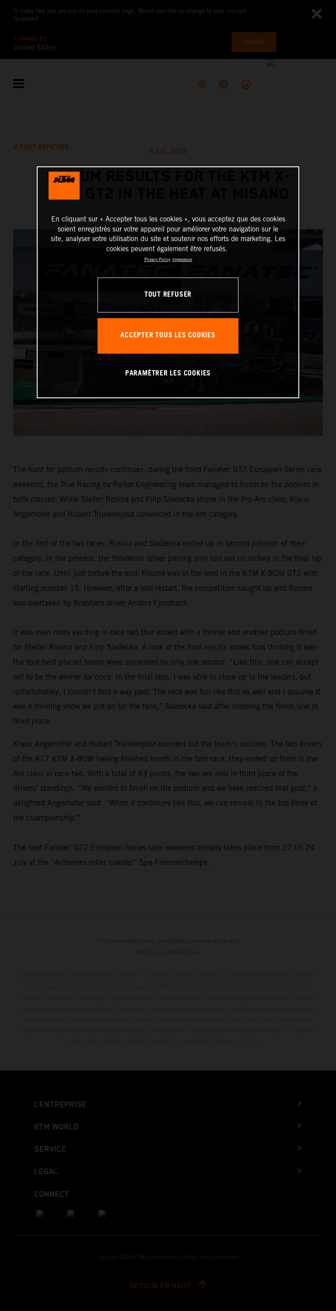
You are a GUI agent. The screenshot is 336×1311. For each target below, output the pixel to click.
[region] (168, 282)
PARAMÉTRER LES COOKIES (168, 373)
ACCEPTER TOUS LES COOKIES (168, 336)
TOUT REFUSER (168, 294)
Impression (182, 259)
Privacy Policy (157, 259)
